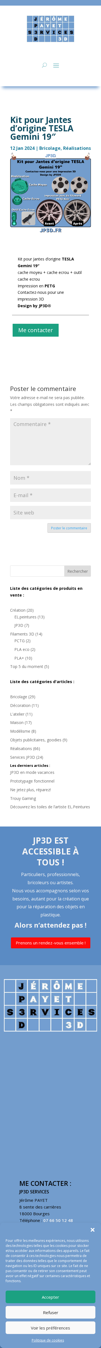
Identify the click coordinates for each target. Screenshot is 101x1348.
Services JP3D (22, 757)
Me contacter (35, 330)
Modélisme (20, 731)
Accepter (50, 1297)
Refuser (50, 1312)
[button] (92, 1230)
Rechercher (77, 571)
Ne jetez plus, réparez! (30, 789)
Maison (17, 722)
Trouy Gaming (23, 798)
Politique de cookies (48, 1340)
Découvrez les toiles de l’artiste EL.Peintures (50, 806)
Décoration (20, 705)
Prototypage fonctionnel (32, 781)
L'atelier (17, 714)
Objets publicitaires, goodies (35, 739)
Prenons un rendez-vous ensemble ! (51, 943)
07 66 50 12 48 (58, 1220)
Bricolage (50, 148)
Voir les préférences (50, 1328)
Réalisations (77, 148)
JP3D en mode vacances (32, 772)
